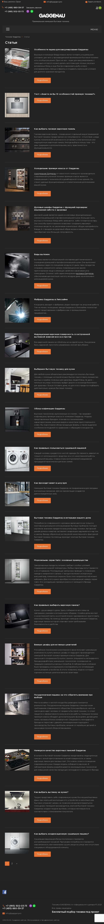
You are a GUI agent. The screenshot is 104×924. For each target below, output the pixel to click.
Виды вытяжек (42, 254)
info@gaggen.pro (54, 2)
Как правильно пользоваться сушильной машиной (60, 448)
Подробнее (42, 80)
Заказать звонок (34, 8)
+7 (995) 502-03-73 (16, 906)
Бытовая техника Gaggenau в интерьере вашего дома (62, 518)
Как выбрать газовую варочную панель (54, 129)
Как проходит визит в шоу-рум (50, 483)
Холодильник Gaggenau (45, 173)
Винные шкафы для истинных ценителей (55, 645)
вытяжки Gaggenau (85, 273)
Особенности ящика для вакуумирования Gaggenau (61, 49)
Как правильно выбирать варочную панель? (56, 605)
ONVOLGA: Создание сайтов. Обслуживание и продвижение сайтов (30, 920)
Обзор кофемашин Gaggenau (49, 409)
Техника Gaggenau (13, 37)
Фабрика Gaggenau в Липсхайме (51, 299)
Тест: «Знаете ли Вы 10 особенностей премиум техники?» (64, 94)
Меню (94, 29)
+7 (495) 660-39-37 (14, 8)
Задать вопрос (94, 2)
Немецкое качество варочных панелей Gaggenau (60, 750)
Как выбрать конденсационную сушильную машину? (61, 834)
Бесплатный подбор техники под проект (75, 912)
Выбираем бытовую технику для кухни (54, 369)
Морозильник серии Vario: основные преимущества (61, 560)
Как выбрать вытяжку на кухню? (51, 792)
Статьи (27, 37)
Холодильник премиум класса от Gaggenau (56, 168)
